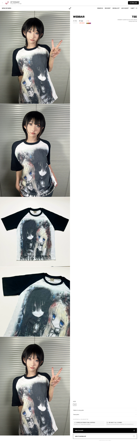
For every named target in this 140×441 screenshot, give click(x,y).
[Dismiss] (2, 2)
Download (133, 3)
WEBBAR (78, 16)
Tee (134, 16)
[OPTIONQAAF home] (70, 8)
